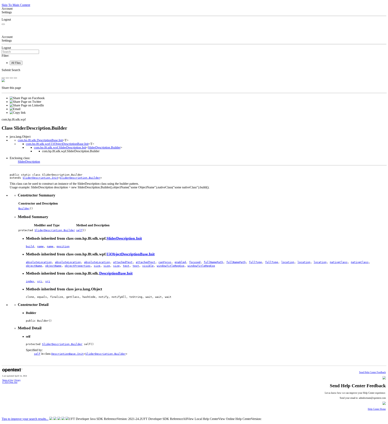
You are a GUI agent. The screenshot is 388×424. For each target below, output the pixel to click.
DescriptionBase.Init (116, 273)
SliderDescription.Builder (104, 147)
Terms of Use (7, 380)
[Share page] (3, 78)
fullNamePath (213, 262)
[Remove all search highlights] (11, 78)
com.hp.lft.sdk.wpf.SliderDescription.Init (60, 147)
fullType (255, 262)
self (79, 230)
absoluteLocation (39, 262)
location (287, 262)
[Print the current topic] (15, 78)
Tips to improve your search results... (25, 419)
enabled (180, 262)
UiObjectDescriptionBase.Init (130, 254)
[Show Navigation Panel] (3, 24)
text (126, 265)
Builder (24, 208)
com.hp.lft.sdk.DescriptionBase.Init (40, 140)
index (30, 281)
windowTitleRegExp (170, 265)
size (97, 265)
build (30, 246)
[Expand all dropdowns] (7, 78)
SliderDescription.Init (40, 177)
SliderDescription (29, 161)
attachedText (123, 262)
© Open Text (9, 382)
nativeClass (339, 262)
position (63, 246)
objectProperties (78, 265)
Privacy (18, 380)
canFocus (164, 262)
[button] (194, 70)
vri (39, 281)
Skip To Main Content (16, 5)
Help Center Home (377, 409)
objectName (34, 265)
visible (148, 265)
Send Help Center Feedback (372, 372)
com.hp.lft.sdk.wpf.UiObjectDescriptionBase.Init (57, 144)
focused (194, 262)
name (40, 246)
